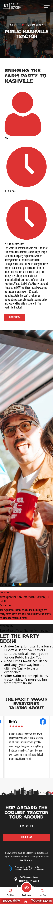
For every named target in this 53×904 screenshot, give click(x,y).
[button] (47, 5)
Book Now (14, 317)
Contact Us (26, 826)
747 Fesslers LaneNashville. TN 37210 (29, 879)
